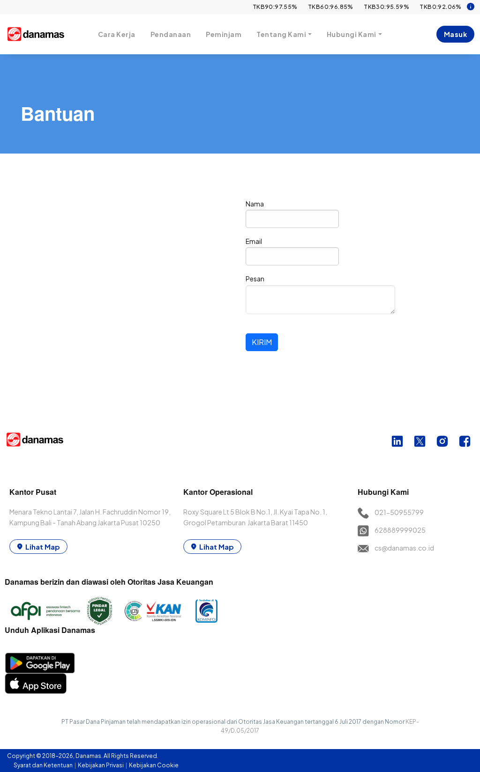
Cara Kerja (116, 34)
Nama (255, 203)
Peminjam (223, 34)
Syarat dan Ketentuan (44, 765)
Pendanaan (170, 34)
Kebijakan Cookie (154, 765)
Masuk (455, 34)
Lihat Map (42, 546)
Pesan (255, 278)
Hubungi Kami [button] (351, 34)
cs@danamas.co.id (404, 548)
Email (254, 241)
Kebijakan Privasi (101, 765)
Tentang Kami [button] (281, 34)
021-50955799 (399, 512)
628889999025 (400, 530)
